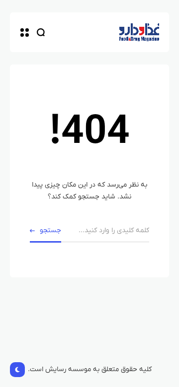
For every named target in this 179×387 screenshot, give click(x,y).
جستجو (50, 230)
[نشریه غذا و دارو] (139, 32)
